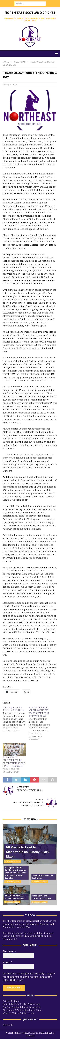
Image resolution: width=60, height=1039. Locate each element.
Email (7, 962)
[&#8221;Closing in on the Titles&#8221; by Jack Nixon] (16, 719)
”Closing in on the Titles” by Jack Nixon (41, 897)
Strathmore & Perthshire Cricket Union (22, 1010)
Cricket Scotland (11, 1001)
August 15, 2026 (40, 881)
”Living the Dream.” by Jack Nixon (42, 876)
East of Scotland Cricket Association (21, 1004)
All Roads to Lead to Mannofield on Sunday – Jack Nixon (27, 851)
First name (9, 951)
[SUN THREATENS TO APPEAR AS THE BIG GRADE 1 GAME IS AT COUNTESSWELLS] (41, 723)
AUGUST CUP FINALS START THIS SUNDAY (14, 897)
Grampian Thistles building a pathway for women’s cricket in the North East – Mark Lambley (15, 873)
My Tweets (8, 1025)
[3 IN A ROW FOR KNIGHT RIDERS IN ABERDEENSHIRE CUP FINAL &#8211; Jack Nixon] (14, 749)
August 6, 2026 (40, 902)
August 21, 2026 (13, 861)
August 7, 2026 (13, 902)
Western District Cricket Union (18, 1013)
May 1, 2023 (11, 84)
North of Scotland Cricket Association (22, 1007)
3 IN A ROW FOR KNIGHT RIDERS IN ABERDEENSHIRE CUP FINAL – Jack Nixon (14, 761)
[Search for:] (30, 3)
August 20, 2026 (13, 881)
